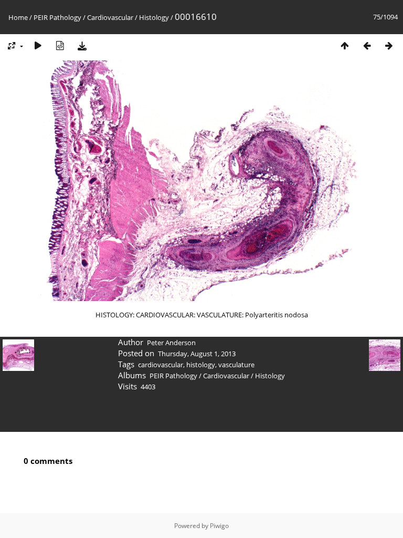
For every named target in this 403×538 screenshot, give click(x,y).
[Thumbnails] (345, 45)
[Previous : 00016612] (367, 45)
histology (200, 364)
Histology (154, 17)
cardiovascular (160, 364)
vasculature (236, 364)
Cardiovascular (110, 17)
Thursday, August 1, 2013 (197, 353)
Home (18, 17)
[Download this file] (82, 45)
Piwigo (219, 525)
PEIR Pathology (57, 17)
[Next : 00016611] (389, 45)
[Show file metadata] (60, 45)
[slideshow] (38, 45)
